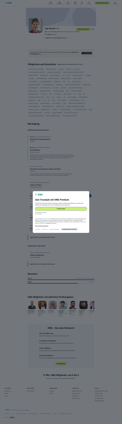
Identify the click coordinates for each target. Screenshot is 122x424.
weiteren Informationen (40, 223)
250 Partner (47, 218)
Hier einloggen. (38, 214)
